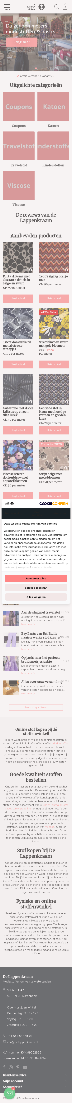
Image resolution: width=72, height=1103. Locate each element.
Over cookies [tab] (36, 513)
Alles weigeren (36, 596)
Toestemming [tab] (13, 513)
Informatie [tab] (59, 513)
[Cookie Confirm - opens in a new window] (53, 503)
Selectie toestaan (36, 587)
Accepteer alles (36, 578)
